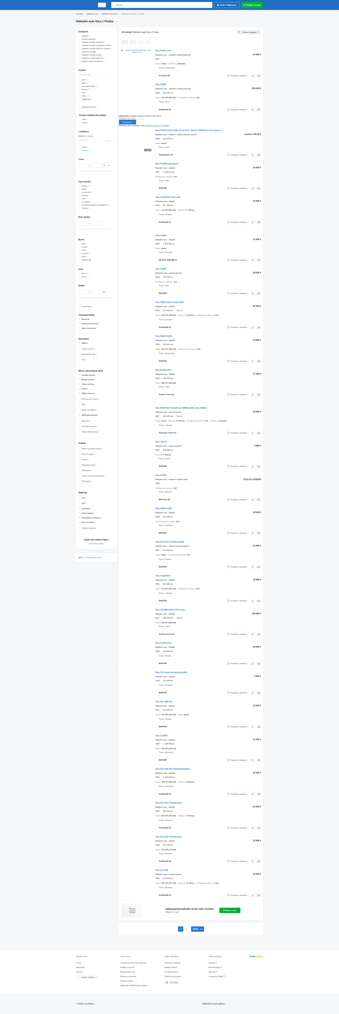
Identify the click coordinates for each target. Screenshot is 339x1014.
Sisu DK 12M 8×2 (163, 702)
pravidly (166, 125)
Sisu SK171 (161, 442)
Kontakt (79, 972)
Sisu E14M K (161, 735)
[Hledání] (113, 5)
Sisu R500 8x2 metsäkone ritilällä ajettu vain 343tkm (181, 408)
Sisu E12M (160, 235)
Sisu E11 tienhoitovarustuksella (171, 672)
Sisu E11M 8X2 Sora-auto (168, 197)
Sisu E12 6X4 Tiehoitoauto (168, 803)
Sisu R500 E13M (163, 336)
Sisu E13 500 (161, 870)
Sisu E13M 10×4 (163, 643)
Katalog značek (126, 981)
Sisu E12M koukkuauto (167, 164)
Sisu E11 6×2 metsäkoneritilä (169, 542)
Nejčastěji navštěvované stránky (133, 985)
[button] (252, 75)
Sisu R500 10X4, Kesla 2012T (169, 302)
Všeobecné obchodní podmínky (133, 963)
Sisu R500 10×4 (163, 51)
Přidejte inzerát (230, 910)
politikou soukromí (153, 125)
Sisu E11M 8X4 (162, 576)
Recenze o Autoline (128, 976)
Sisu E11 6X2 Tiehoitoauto (168, 837)
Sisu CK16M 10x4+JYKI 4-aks (170, 610)
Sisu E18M (160, 84)
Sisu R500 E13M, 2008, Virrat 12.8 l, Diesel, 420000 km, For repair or (188, 130)
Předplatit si (127, 122)
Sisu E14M (160, 475)
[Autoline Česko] (85, 5)
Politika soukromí (127, 967)
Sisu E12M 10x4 (163, 370)
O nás (78, 963)
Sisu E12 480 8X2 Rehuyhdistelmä (172, 769)
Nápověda (80, 967)
